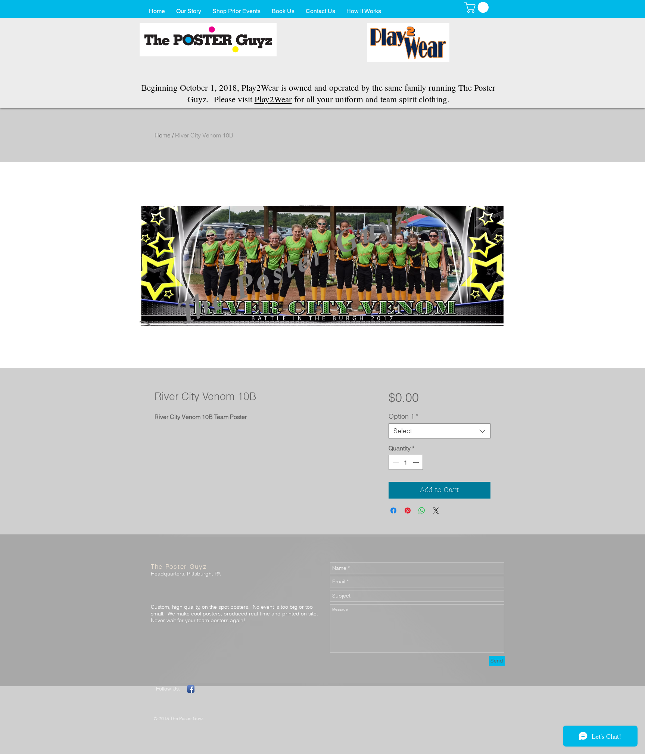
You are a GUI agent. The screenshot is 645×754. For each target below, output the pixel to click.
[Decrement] (395, 462)
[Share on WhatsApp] (421, 510)
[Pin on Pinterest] (407, 510)
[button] (477, 7)
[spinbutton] (405, 462)
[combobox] (439, 430)
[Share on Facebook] (393, 510)
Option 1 (403, 416)
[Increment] (416, 462)
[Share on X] (435, 510)
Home (163, 135)
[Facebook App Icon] (190, 689)
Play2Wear (273, 99)
